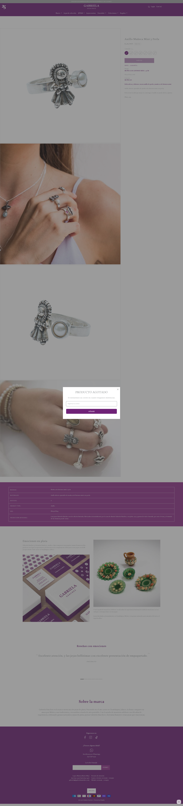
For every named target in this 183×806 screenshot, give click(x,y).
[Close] (118, 389)
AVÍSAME (91, 411)
